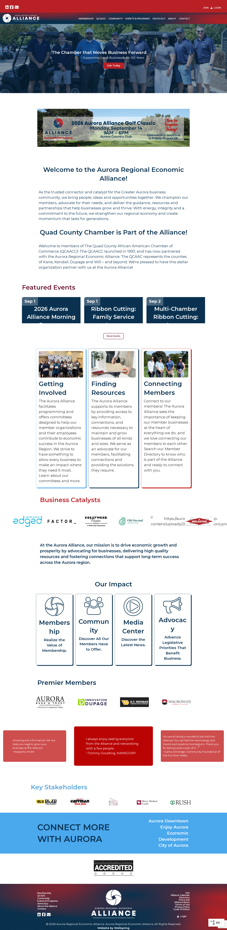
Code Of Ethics (181, 909)
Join (187, 893)
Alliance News (182, 902)
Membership (86, 18)
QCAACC (101, 18)
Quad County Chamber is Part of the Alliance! (113, 232)
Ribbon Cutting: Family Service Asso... (113, 316)
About (172, 18)
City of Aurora (173, 845)
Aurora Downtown (168, 820)
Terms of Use (182, 905)
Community (116, 18)
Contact (184, 18)
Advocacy (159, 18)
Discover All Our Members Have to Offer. (94, 644)
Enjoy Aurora (174, 827)
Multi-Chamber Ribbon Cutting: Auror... (175, 316)
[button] (4, 128)
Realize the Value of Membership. (54, 645)
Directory (184, 897)
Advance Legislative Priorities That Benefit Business (172, 648)
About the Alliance (47, 906)
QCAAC (41, 895)
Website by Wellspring (113, 928)
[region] (113, 127)
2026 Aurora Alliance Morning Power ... (51, 316)
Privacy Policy (182, 907)
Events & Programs (137, 18)
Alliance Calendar (180, 895)
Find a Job (184, 900)
